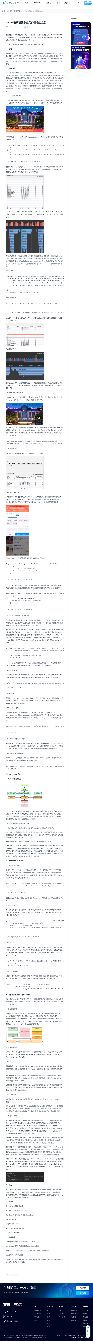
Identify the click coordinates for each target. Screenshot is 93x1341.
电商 (48, 1320)
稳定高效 (17, 1292)
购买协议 (85, 1327)
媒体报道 (85, 1317)
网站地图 (73, 1338)
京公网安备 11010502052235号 (38, 1338)
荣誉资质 (85, 1313)
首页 (3, 11)
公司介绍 (85, 1310)
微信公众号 (10, 1316)
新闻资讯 (9, 11)
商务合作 (9, 1321)
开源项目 (73, 1313)
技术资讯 (73, 1320)
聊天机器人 (37, 1317)
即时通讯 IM (37, 1310)
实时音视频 (37, 1313)
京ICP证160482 (25, 1338)
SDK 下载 (61, 1313)
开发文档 (61, 1310)
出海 (48, 1327)
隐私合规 (85, 1323)
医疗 (48, 1317)
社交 (48, 1310)
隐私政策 (80, 1338)
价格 (58, 3)
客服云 (36, 1320)
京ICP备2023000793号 (9, 1338)
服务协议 (87, 1338)
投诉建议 (15, 1321)
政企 (48, 1323)
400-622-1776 (11, 1312)
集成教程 (73, 1317)
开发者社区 (74, 1310)
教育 (48, 1313)
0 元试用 (25, 1292)
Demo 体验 (62, 1317)
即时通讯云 (17, 11)
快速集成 (8, 1292)
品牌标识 (85, 1320)
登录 (79, 3)
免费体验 (83, 1288)
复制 (90, 2)
